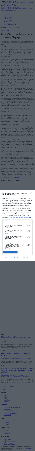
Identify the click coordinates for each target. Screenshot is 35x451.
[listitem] (17, 222)
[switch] (28, 225)
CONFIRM (10, 252)
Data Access (17, 257)
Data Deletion (8, 257)
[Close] (31, 193)
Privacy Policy (26, 257)
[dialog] (17, 225)
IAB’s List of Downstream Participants (19, 217)
